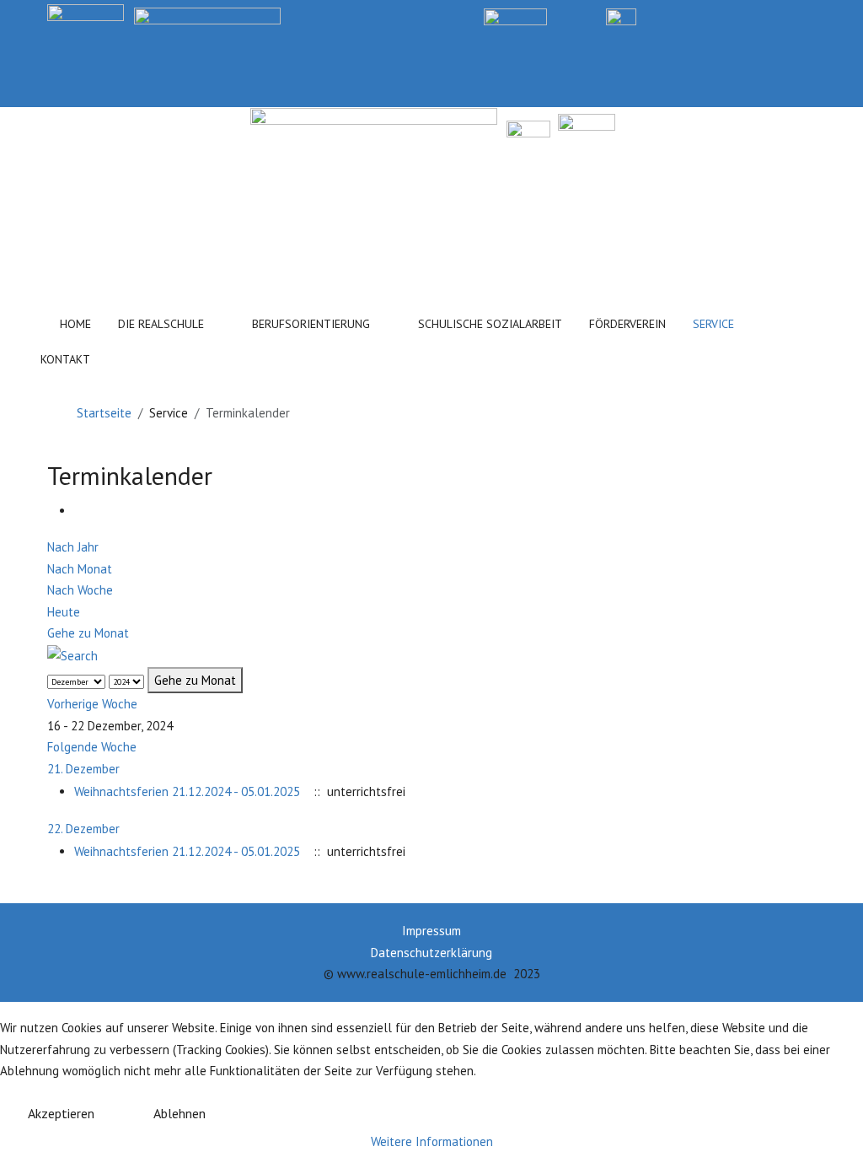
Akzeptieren (61, 1113)
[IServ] (621, 16)
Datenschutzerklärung (431, 953)
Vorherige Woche (92, 704)
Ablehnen (179, 1113)
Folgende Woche (92, 747)
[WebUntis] (515, 16)
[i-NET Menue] (689, 16)
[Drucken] (79, 511)
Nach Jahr (73, 547)
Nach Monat (79, 569)
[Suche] (72, 655)
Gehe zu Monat (88, 633)
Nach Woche (80, 590)
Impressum (431, 931)
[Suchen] (146, 356)
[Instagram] (748, 16)
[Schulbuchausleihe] (808, 16)
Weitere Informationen (432, 1141)
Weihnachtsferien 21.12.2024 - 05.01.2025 (187, 791)
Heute (63, 612)
